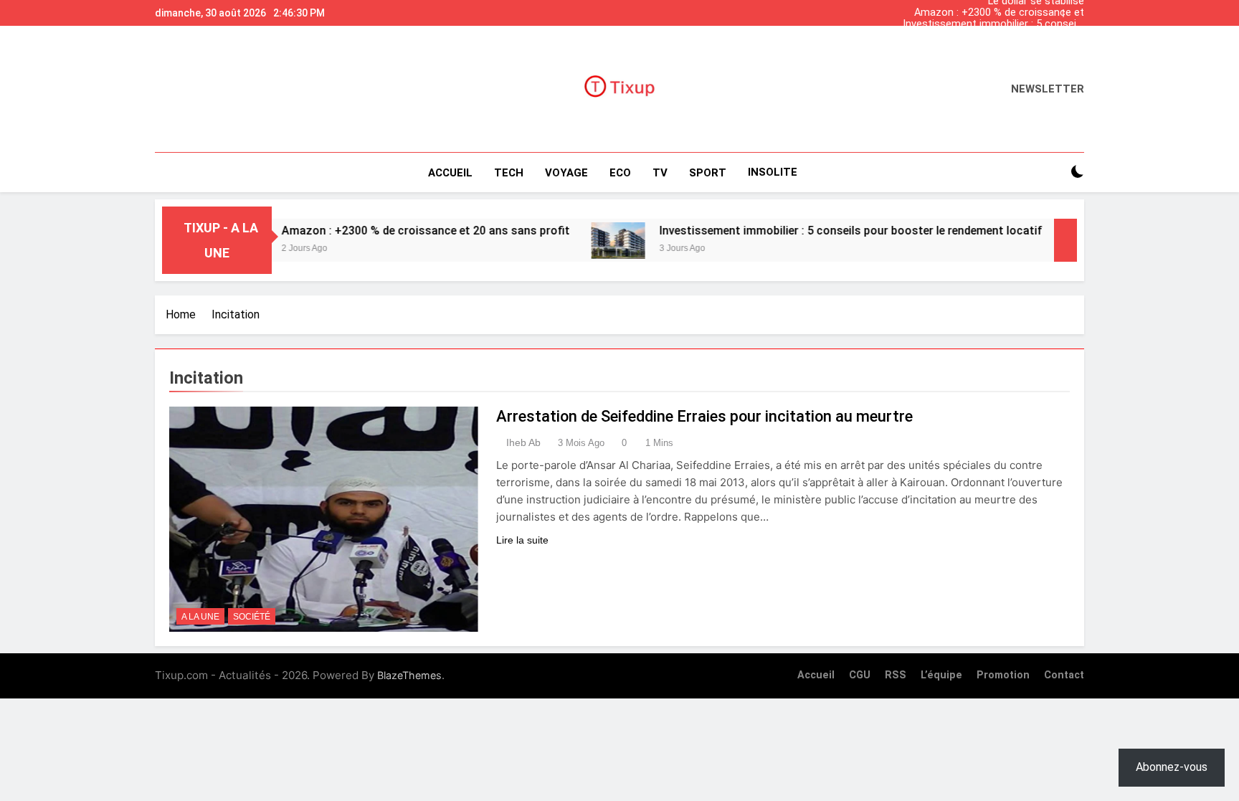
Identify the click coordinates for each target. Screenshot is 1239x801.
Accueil (450, 172)
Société (251, 617)
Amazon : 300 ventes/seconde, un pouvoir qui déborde (1003, 36)
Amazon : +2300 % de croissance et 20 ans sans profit (999, 13)
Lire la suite (522, 540)
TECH (508, 172)
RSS (895, 675)
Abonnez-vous (1171, 767)
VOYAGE (566, 172)
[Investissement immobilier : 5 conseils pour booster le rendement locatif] (590, 240)
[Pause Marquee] (1065, 240)
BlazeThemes (409, 675)
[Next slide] (1077, 9)
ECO (620, 172)
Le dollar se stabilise (1036, 47)
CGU (859, 675)
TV (660, 172)
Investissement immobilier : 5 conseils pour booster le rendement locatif (993, 24)
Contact (1064, 675)
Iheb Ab (523, 442)
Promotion (1003, 675)
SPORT (707, 172)
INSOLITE (772, 172)
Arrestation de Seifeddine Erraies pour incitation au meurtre (704, 416)
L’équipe (941, 675)
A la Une (200, 617)
